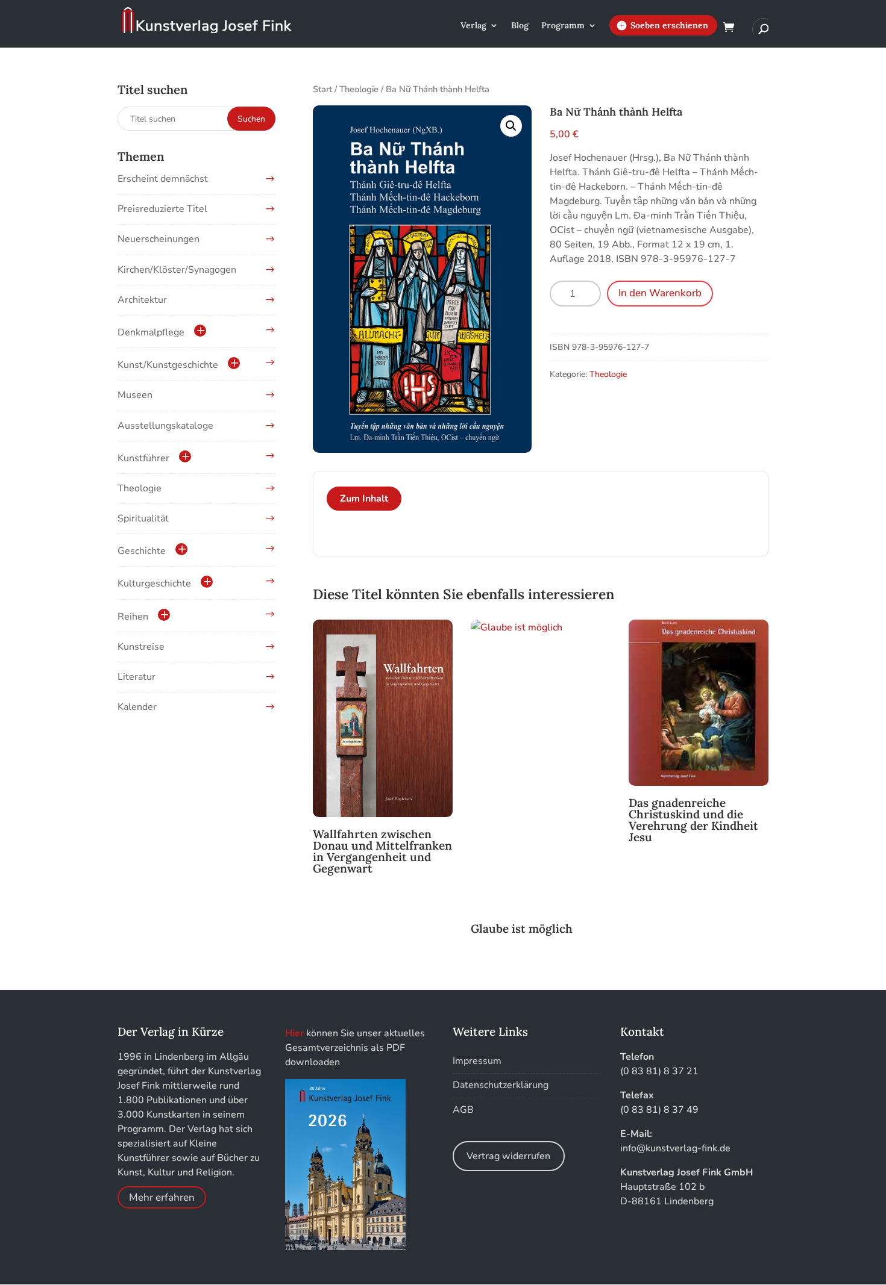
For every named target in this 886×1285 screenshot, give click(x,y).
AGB (463, 1109)
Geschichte (142, 551)
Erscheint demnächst (163, 178)
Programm (563, 26)
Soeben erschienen (669, 25)
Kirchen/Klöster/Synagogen (177, 269)
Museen (135, 395)
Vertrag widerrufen (508, 1156)
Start (322, 89)
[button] (511, 126)
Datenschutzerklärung (500, 1085)
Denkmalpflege (151, 332)
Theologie (359, 89)
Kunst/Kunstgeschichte (168, 365)
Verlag (473, 26)
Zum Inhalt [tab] (364, 498)
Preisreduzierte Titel (162, 209)
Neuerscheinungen (159, 239)
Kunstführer (143, 458)
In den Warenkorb (660, 293)
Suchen (251, 119)
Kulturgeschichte (154, 583)
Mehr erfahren (162, 1197)
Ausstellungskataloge (165, 425)
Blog (520, 26)
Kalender (137, 707)
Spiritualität (143, 518)
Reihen (133, 616)
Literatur (137, 676)
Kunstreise (141, 646)
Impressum (477, 1061)
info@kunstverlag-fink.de (675, 1148)
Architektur (142, 299)
